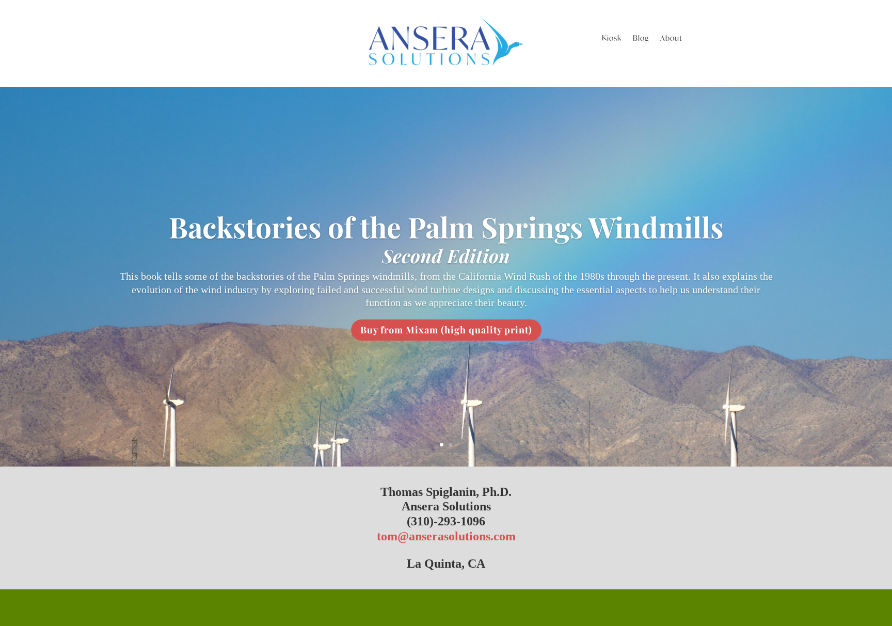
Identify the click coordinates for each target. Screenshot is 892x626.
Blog (641, 39)
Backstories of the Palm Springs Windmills (446, 226)
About (671, 39)
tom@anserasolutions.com (446, 536)
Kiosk (612, 39)
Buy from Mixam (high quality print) (446, 330)
